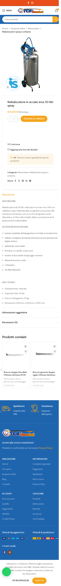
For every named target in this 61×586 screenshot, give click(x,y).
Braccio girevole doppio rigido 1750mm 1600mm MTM (44, 375)
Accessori (37, 514)
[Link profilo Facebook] (28, 3)
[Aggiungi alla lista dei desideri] (25, 351)
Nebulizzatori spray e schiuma (16, 31)
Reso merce (38, 479)
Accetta (39, 580)
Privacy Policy (45, 448)
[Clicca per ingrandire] (7, 87)
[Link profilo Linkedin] (26, 181)
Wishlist (5, 514)
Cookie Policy (8, 519)
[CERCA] (56, 19)
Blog (4, 479)
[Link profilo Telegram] (30, 181)
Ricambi (36, 508)
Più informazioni (20, 580)
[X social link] (19, 181)
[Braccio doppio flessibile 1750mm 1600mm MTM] (16, 356)
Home (5, 28)
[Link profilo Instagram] (32, 3)
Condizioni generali (41, 464)
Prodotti (36, 498)
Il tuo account (8, 498)
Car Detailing (38, 519)
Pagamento (7, 508)
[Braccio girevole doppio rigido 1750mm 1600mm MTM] (45, 356)
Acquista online (18, 28)
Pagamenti (37, 469)
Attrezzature (33, 28)
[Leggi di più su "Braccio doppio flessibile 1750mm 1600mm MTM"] (25, 346)
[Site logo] (30, 10)
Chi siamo (6, 469)
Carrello (5, 503)
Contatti (6, 484)
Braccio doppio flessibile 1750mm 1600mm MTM (15, 373)
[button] (6, 571)
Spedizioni (37, 474)
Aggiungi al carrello (34, 118)
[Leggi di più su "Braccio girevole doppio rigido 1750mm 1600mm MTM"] (54, 346)
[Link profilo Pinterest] (23, 181)
